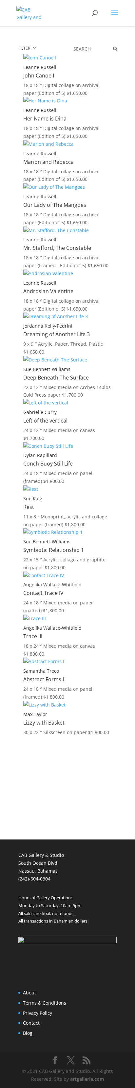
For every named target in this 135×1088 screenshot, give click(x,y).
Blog (27, 1033)
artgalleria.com (87, 1079)
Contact (31, 1023)
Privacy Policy (37, 1013)
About (29, 993)
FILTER (25, 48)
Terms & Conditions (44, 1003)
